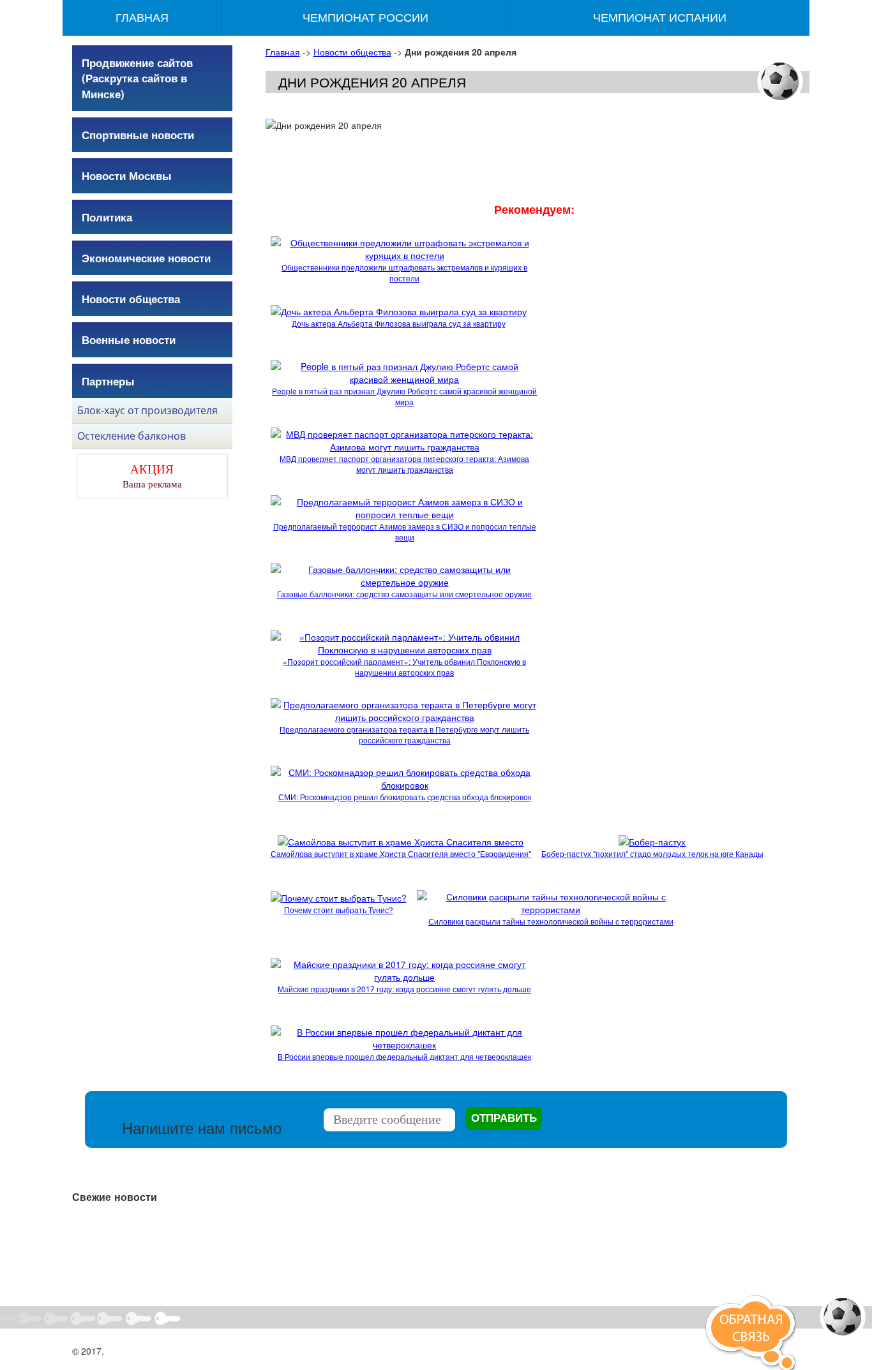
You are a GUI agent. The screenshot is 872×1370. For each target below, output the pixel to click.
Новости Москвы (127, 175)
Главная (142, 17)
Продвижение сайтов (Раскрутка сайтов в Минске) (137, 78)
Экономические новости (146, 257)
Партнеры (108, 381)
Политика (107, 217)
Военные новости (129, 339)
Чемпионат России (365, 17)
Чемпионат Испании (659, 17)
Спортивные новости (138, 134)
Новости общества (352, 51)
